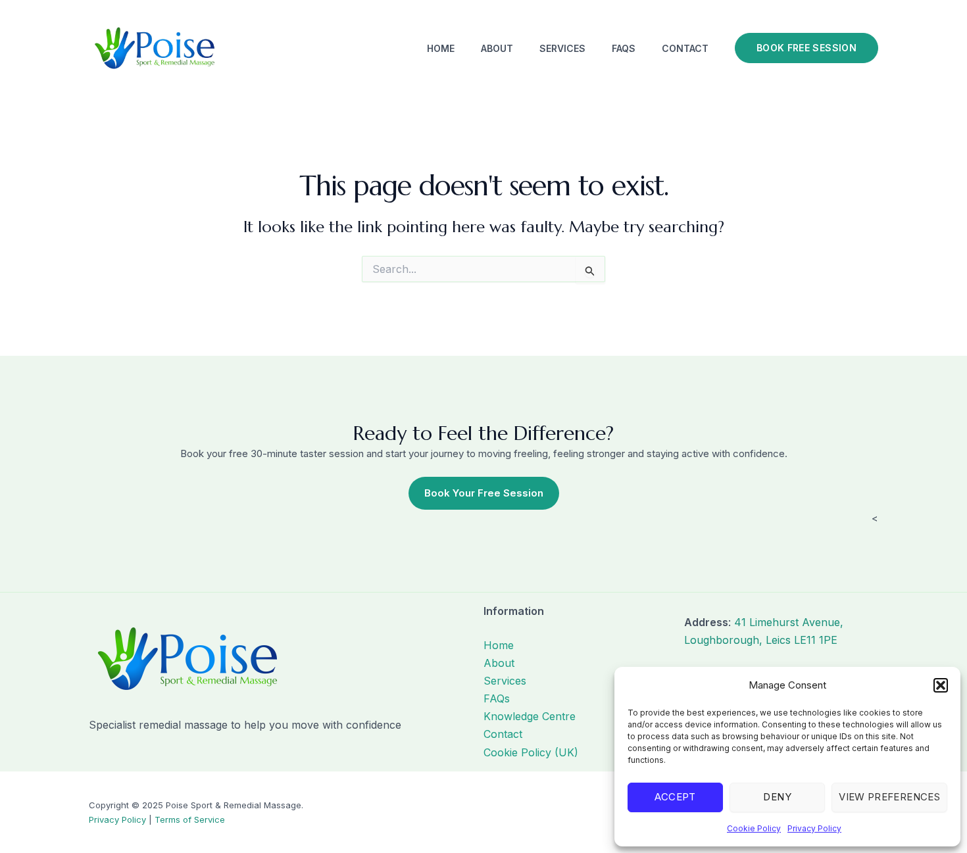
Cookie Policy (754, 828)
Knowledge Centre (530, 716)
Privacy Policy (814, 828)
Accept (675, 797)
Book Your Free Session (483, 493)
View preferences (889, 797)
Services (562, 48)
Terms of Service (190, 819)
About (497, 48)
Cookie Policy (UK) (531, 752)
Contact (685, 48)
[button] (940, 685)
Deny (777, 797)
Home (441, 48)
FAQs (623, 48)
